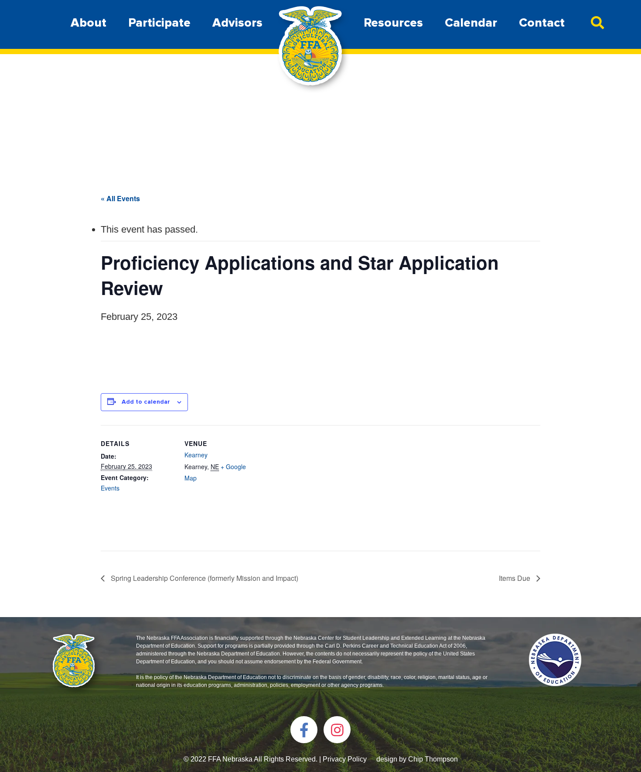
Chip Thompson (433, 759)
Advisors (237, 22)
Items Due (515, 578)
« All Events (120, 198)
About (88, 22)
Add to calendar (146, 401)
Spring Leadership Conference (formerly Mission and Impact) (203, 578)
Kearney (196, 454)
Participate (159, 22)
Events (110, 488)
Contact (542, 22)
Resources (393, 22)
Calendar (471, 22)
